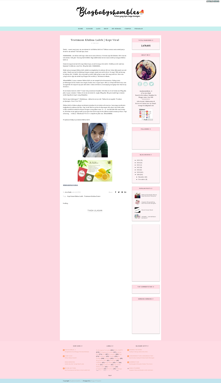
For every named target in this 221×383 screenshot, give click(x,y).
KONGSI (89, 28)
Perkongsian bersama (103, 350)
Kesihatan (102, 356)
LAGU (98, 28)
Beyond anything (70, 368)
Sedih (98, 364)
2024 (138, 162)
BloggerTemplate (96, 381)
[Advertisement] (95, 271)
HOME (80, 28)
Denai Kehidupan (70, 362)
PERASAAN (139, 28)
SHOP (106, 28)
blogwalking (109, 362)
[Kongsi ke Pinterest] (122, 192)
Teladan (111, 356)
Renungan (112, 354)
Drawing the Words (135, 349)
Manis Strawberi (134, 368)
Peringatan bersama (106, 352)
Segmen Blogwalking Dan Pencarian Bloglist (149, 202)
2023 (138, 165)
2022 (138, 167)
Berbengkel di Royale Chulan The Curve (140, 364)
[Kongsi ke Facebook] (115, 192)
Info (103, 354)
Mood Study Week (147, 210)
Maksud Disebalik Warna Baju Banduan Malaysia (149, 195)
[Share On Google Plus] (125, 192)
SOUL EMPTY (118, 350)
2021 (138, 170)
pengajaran (99, 369)
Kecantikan (111, 366)
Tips (120, 354)
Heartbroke (106, 364)
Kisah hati (113, 360)
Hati (117, 362)
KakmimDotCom (134, 362)
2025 (138, 160)
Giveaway (110, 369)
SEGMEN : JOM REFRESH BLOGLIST (149, 217)
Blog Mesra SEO (101, 360)
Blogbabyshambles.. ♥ (76, 381)
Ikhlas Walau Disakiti (71, 358)
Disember (141, 177)
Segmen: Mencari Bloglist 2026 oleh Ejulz (141, 370)
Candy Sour (68, 356)
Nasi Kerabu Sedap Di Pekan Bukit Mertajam (141, 358)
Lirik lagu (117, 358)
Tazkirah (107, 358)
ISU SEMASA (116, 28)
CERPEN (128, 28)
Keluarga (119, 369)
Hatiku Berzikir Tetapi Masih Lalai (74, 364)
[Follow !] (209, 2)
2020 (138, 172)
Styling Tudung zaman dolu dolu (138, 351)
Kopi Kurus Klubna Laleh (75, 196)
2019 (138, 174)
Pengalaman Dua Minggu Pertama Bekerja (77, 351)
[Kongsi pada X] (118, 192)
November (141, 179)
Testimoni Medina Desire (92, 196)
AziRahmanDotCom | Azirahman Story (141, 356)
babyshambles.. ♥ (70, 349)
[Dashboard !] (215, 2)
